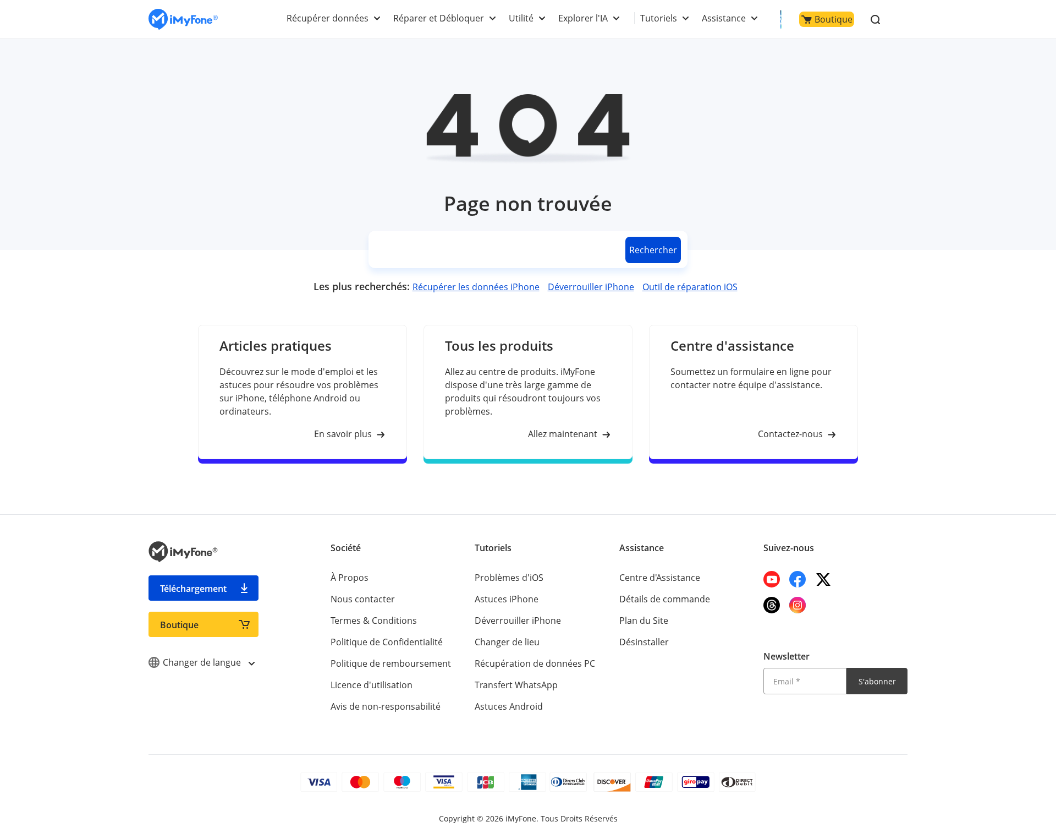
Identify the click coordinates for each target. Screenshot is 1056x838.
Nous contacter (363, 599)
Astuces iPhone (506, 599)
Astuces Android (509, 706)
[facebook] (797, 579)
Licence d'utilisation (372, 685)
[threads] (771, 605)
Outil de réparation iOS (690, 287)
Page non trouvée (528, 203)
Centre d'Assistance (659, 578)
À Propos (350, 578)
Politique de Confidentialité (387, 642)
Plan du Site (643, 620)
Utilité (521, 18)
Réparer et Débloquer (438, 18)
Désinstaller (644, 642)
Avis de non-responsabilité (386, 706)
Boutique (834, 19)
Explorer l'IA (583, 18)
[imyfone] (183, 19)
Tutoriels (658, 18)
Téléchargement (193, 589)
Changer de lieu (507, 642)
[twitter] (823, 579)
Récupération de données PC (535, 663)
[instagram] (797, 605)
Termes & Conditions (374, 620)
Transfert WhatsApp (516, 685)
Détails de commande (664, 599)
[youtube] (771, 579)
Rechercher (653, 250)
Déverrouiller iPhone (591, 287)
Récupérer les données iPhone (476, 287)
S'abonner (877, 681)
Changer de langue (203, 662)
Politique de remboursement (391, 663)
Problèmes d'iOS (509, 578)
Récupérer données (328, 18)
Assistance (724, 18)
